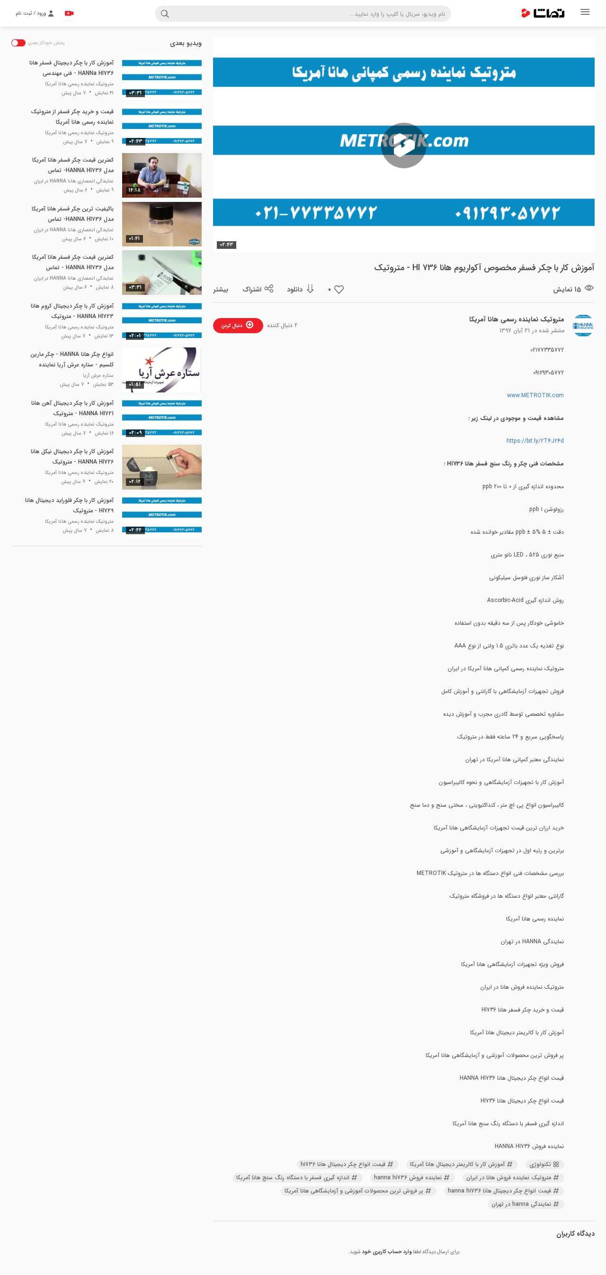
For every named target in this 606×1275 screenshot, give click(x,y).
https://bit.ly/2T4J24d (535, 441)
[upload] (69, 13)
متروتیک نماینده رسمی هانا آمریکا (516, 319)
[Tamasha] (543, 13)
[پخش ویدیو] (404, 145)
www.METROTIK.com (535, 395)
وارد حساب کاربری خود (386, 1252)
